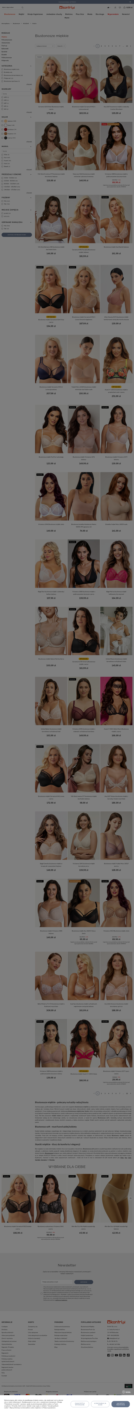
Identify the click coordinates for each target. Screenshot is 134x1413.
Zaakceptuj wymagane (80, 1404)
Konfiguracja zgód (100, 1404)
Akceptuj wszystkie (120, 1404)
